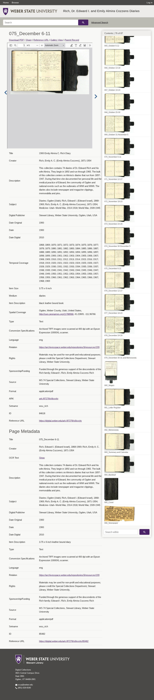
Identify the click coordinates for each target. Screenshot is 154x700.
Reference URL (41, 40)
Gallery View (56, 40)
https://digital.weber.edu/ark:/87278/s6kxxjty (60, 420)
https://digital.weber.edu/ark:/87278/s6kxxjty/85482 (63, 641)
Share (29, 40)
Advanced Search (99, 22)
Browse (15, 2)
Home (6, 2)
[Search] (83, 22)
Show (42, 457)
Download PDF (16, 40)
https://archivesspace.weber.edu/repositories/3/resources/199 (69, 347)
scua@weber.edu (25, 685)
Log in (149, 2)
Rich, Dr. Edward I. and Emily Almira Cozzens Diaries (101, 11)
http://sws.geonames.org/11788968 (56, 314)
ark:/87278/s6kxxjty (48, 398)
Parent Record (72, 40)
